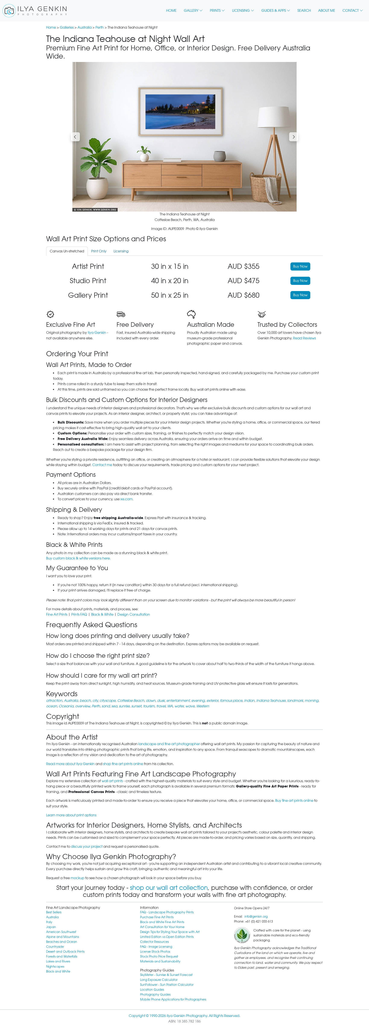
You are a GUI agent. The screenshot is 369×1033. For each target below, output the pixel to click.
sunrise (124, 706)
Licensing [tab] (121, 251)
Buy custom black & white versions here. (78, 558)
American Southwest (61, 932)
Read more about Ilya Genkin (70, 764)
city (95, 701)
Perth (99, 27)
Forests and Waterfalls (61, 956)
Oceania (66, 706)
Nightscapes (55, 966)
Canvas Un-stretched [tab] (67, 251)
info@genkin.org (256, 916)
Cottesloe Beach (130, 701)
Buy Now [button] (300, 266)
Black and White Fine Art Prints (162, 922)
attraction (54, 701)
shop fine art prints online (123, 764)
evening (198, 701)
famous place (231, 701)
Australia (85, 27)
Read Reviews (304, 338)
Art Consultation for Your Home (162, 927)
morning (311, 701)
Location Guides (152, 989)
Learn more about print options (71, 815)
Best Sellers (53, 912)
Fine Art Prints (56, 614)
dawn (150, 701)
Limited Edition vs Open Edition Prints (166, 937)
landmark (295, 701)
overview (82, 706)
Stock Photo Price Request (159, 956)
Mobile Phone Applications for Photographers (173, 999)
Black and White (58, 971)
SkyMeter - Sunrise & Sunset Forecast (166, 975)
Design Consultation (133, 614)
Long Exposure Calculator (158, 979)
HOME (171, 11)
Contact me (102, 465)
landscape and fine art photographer (169, 744)
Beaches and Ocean (61, 941)
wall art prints (112, 781)
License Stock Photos (155, 951)
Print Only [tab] (99, 251)
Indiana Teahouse (271, 701)
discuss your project (86, 847)
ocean (51, 706)
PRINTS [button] (215, 11)
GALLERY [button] (191, 11)
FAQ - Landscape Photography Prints (166, 912)
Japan (51, 927)
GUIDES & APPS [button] (273, 11)
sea (114, 706)
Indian (249, 701)
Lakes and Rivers (58, 961)
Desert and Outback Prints (65, 951)
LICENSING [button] (241, 11)
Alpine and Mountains (62, 937)
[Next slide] (293, 136)
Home (51, 27)
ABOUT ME (326, 11)
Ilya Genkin (97, 333)
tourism (149, 706)
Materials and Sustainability (160, 961)
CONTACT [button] (351, 11)
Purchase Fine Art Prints (156, 917)
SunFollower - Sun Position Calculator (166, 984)
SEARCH (304, 11)
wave (190, 706)
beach (85, 701)
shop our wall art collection (169, 887)
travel (160, 706)
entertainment (178, 701)
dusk (161, 701)
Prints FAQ (79, 614)
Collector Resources (154, 941)
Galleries (67, 27)
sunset (136, 706)
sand (106, 706)
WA (170, 706)
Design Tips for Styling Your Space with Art (170, 932)
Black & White (102, 614)
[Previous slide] (75, 136)
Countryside (55, 946)
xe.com (126, 499)
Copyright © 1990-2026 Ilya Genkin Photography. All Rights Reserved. (184, 1016)
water (179, 706)
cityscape (108, 701)
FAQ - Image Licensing (156, 946)
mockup (77, 878)
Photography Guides (155, 994)
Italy (49, 922)
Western (202, 706)
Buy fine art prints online (294, 801)
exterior (212, 701)
